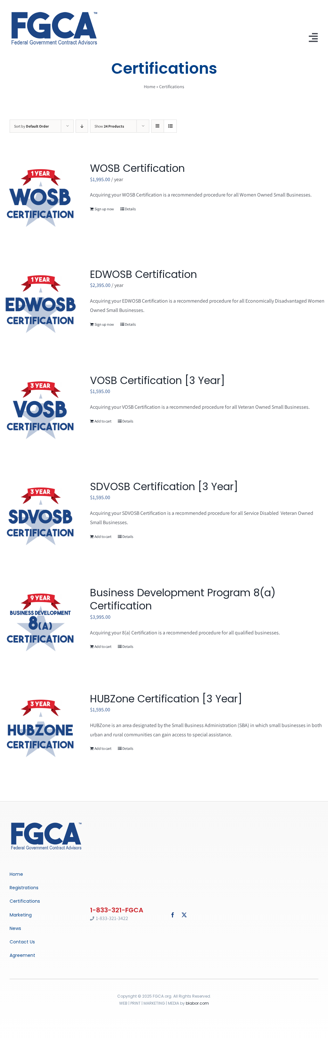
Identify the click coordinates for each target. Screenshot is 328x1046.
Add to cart (102, 421)
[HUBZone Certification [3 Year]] (40, 729)
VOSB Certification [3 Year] (157, 380)
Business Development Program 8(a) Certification (182, 599)
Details (130, 208)
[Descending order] (82, 126)
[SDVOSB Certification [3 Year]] (40, 517)
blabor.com (197, 1003)
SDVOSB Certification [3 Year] (164, 486)
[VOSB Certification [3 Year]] (40, 411)
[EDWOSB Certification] (40, 305)
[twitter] (184, 914)
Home (149, 86)
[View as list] (170, 126)
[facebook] (172, 914)
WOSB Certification (137, 168)
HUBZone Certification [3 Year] (166, 698)
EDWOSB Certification (143, 274)
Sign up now (104, 208)
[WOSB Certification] (40, 199)
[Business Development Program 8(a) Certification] (40, 623)
